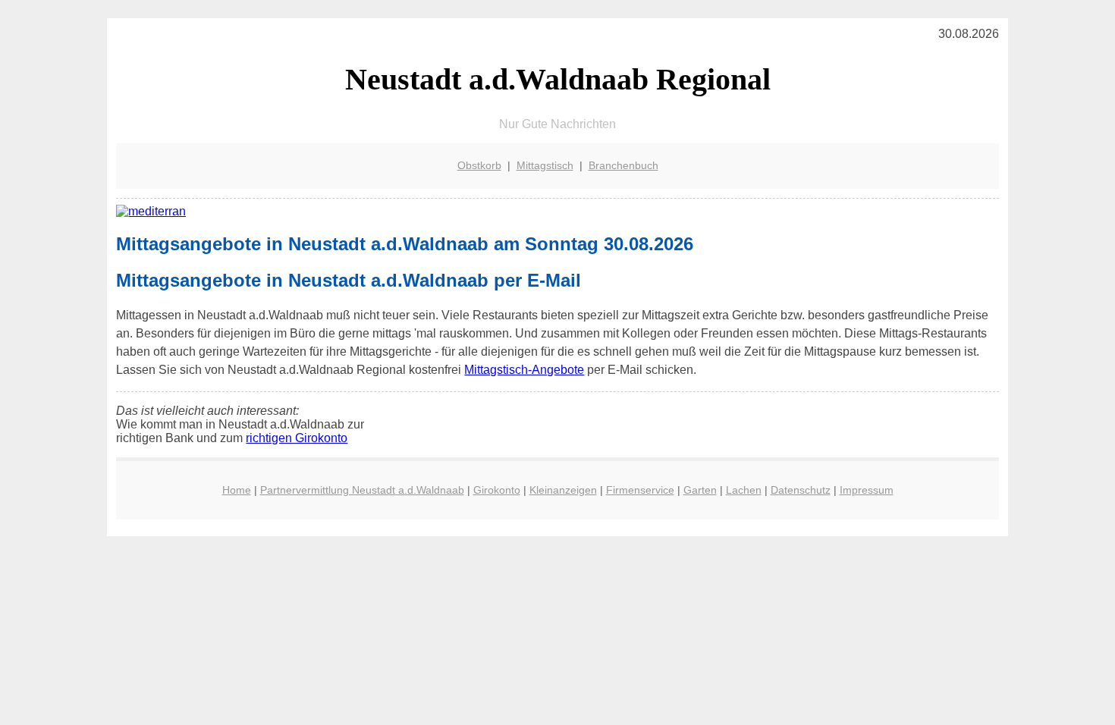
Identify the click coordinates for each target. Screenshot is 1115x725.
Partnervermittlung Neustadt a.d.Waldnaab (362, 490)
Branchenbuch (623, 165)
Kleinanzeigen (563, 490)
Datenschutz (801, 490)
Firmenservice (640, 490)
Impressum (867, 490)
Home (236, 490)
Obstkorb (479, 165)
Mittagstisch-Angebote (524, 369)
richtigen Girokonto (296, 438)
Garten (700, 490)
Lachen (744, 490)
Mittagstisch (545, 165)
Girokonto (496, 490)
